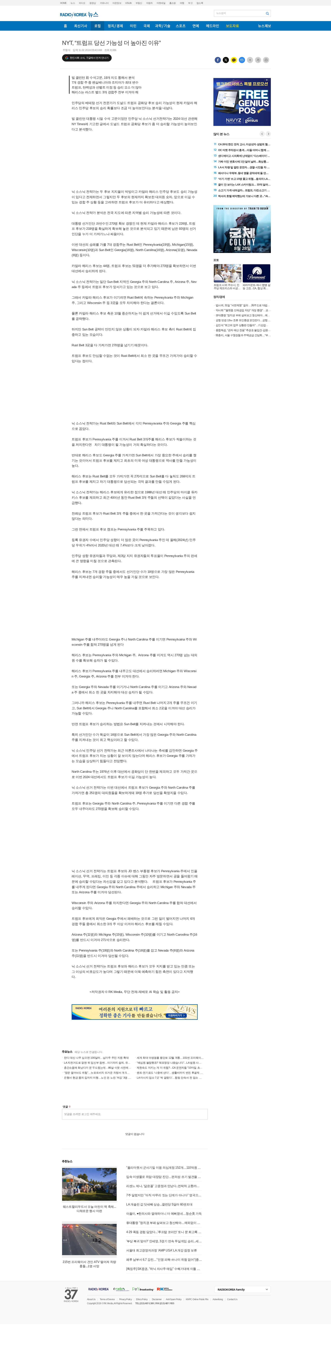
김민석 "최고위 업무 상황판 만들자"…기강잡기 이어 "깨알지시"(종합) (254, 325)
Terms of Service (107, 1299)
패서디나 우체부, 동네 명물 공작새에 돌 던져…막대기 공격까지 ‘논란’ (257, 173)
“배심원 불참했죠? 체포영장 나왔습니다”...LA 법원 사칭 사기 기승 (175, 1062)
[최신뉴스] (81, 26)
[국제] (146, 26)
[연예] (195, 26)
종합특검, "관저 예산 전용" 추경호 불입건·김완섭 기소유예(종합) (252, 330)
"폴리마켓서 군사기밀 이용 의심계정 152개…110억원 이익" (164, 1167)
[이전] (262, 133)
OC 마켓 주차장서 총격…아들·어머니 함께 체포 (245, 150)
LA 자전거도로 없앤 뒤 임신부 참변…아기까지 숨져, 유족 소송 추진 (103, 1062)
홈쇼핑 (172, 3)
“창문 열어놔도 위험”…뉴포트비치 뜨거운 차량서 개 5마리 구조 (101, 1072)
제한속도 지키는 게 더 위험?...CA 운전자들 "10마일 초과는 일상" (174, 1067)
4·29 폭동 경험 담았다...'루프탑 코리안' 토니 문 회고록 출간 (164, 1232)
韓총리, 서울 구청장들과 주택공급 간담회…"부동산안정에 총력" (251, 335)
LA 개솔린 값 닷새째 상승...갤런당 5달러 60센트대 (159, 1204)
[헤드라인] (212, 26)
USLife (128, 3)
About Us (91, 1299)
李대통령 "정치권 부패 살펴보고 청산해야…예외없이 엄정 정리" (164, 1222)
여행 (182, 3)
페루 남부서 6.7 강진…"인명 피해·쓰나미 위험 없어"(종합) (164, 1259)
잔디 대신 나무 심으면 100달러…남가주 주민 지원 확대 (96, 1057)
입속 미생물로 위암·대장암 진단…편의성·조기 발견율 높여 (164, 1176)
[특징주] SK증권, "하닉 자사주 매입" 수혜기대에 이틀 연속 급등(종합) (164, 1268)
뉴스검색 (221, 13)
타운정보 (117, 3)
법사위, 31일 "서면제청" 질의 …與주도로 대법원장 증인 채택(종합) (253, 305)
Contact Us (232, 1299)
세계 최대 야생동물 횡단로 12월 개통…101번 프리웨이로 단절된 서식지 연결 (182, 1057)
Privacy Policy (125, 1299)
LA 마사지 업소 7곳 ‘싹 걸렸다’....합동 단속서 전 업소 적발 (170, 1077)
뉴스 (72, 3)
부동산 (139, 3)
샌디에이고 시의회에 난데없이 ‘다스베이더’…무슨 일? (249, 155)
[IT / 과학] (162, 26)
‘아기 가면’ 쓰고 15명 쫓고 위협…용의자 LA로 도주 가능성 (251, 178)
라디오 (82, 3)
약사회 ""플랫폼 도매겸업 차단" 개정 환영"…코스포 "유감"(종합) (251, 310)
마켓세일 (161, 3)
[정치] (115, 26)
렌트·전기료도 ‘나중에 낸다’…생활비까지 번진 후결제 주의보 (172, 1072)
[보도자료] (232, 26)
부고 (190, 3)
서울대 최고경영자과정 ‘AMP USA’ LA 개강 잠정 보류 (161, 1250)
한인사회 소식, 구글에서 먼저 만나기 (89, 57)
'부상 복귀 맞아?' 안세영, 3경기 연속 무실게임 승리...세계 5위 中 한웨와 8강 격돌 (164, 1241)
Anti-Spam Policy (174, 1299)
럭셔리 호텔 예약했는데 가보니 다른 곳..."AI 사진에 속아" (250, 196)
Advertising (218, 1299)
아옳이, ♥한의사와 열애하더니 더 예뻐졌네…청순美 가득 (164, 1213)
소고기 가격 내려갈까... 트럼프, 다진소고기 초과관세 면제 (250, 190)
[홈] (65, 26)
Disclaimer (157, 1299)
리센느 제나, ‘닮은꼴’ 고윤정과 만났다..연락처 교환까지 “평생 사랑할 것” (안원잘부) (164, 1186)
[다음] (268, 133)
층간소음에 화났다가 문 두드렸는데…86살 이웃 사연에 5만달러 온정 (104, 1067)
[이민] (133, 26)
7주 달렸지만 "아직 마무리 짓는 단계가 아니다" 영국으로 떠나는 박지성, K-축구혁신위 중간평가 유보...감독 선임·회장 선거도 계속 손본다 (164, 1195)
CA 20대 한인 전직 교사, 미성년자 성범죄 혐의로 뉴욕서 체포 (252, 144)
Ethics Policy (141, 1299)
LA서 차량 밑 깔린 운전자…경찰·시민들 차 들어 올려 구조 (250, 167)
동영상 (92, 3)
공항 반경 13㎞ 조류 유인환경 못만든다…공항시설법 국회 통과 (251, 320)
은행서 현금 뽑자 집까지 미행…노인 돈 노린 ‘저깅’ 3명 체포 (98, 1077)
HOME (63, 3)
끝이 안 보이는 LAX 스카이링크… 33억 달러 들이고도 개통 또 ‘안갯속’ (257, 184)
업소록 (200, 3)
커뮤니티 (104, 3)
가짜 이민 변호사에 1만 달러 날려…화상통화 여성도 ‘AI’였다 (252, 161)
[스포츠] (180, 26)
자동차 (149, 3)
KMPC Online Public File (197, 1299)
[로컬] (97, 26)
